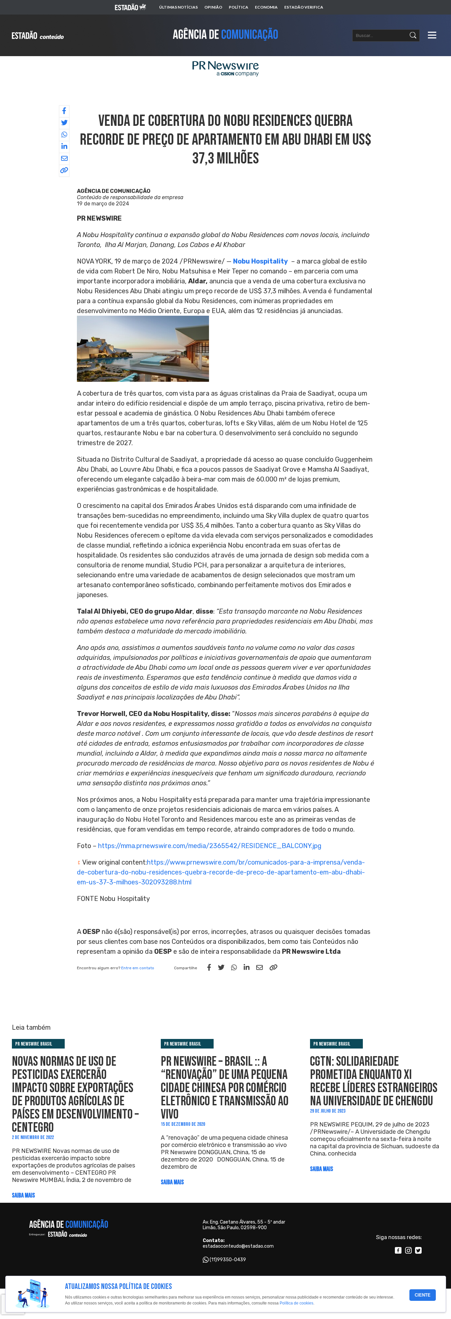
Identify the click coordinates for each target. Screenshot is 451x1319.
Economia (266, 7)
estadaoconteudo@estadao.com (238, 1246)
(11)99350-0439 (228, 1260)
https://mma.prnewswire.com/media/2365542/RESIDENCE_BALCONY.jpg (210, 846)
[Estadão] (130, 7)
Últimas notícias (178, 7)
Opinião (213, 7)
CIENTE (423, 1295)
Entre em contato (137, 968)
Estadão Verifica (303, 7)
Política (238, 7)
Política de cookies (296, 1303)
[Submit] (413, 35)
